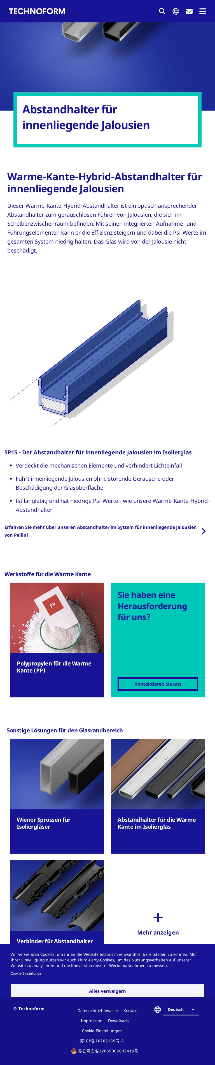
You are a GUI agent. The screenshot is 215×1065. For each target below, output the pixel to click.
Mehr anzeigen (158, 932)
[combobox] (183, 1009)
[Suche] (162, 11)
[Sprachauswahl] (175, 11)
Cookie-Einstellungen (27, 973)
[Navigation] (202, 11)
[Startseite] (37, 11)
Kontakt (130, 1010)
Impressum (91, 1020)
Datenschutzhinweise (98, 1010)
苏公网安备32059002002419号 (108, 1051)
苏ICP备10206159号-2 (102, 1040)
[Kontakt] (189, 11)
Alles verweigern (107, 991)
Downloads (118, 1020)
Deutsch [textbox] (176, 1009)
